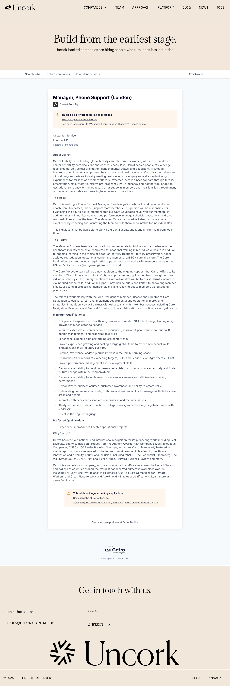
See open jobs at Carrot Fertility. (79, 119)
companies (57, 74)
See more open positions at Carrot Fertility (115, 522)
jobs (32, 74)
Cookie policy (123, 558)
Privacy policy (107, 558)
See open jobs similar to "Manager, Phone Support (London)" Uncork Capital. (104, 124)
